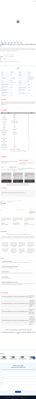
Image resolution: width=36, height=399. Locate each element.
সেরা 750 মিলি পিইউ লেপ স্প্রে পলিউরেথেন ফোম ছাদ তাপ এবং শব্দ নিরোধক (13, 359)
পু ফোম (5, 180)
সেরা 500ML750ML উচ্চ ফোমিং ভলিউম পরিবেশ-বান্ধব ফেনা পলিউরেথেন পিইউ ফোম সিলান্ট (4, 359)
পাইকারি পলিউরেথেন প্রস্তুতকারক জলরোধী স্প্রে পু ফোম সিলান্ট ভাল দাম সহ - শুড (22, 359)
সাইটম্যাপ (30, 397)
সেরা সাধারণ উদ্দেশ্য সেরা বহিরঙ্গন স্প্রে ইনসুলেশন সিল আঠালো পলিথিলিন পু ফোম (31, 359)
